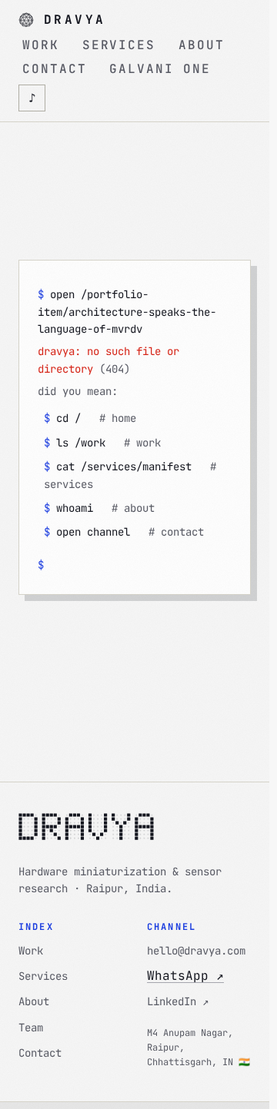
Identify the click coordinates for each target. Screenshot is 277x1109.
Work (30, 951)
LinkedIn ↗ (178, 1001)
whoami (99, 508)
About (33, 1001)
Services (43, 976)
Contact (40, 1053)
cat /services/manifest (130, 475)
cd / (90, 418)
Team (30, 1027)
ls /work (102, 443)
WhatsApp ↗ (185, 976)
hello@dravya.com (196, 951)
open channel (124, 532)
